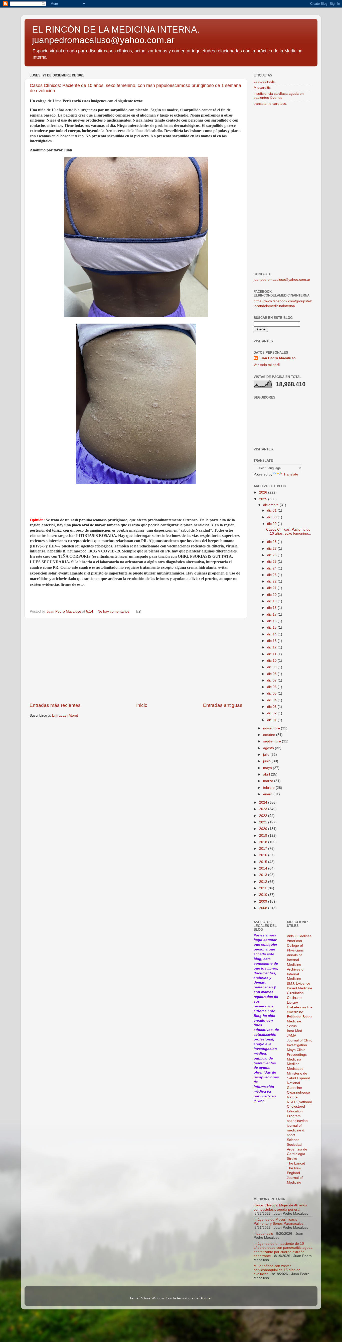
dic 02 (272, 713)
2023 (263, 809)
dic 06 (272, 687)
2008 (263, 908)
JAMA (291, 1035)
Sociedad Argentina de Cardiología (297, 1149)
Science (293, 1140)
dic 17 (272, 614)
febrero (269, 788)
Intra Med (294, 1031)
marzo (268, 781)
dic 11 (272, 654)
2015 (263, 862)
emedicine (295, 1012)
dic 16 (272, 621)
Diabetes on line (299, 1007)
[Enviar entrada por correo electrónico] (138, 611)
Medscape (295, 1069)
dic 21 (272, 588)
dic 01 (272, 720)
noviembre (272, 728)
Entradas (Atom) (65, 715)
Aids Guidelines (299, 936)
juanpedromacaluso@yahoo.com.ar (282, 279)
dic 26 (272, 555)
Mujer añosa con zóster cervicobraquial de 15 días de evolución (277, 1270)
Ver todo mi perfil (267, 365)
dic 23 (272, 575)
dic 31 (272, 510)
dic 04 (272, 700)
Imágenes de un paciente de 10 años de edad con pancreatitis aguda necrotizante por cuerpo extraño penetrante (283, 1250)
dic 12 (272, 647)
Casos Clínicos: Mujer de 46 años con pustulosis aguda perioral (280, 1207)
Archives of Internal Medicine (295, 974)
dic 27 (272, 548)
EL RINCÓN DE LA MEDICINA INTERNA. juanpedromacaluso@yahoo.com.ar (116, 34)
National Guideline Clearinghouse (298, 1087)
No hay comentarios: (114, 611)
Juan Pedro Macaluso (277, 358)
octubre (269, 735)
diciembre (271, 505)
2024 (263, 802)
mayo (268, 768)
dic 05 (272, 693)
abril (267, 774)
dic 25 (272, 561)
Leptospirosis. (265, 81)
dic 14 (272, 634)
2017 (263, 848)
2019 (263, 835)
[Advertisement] (136, 660)
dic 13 (272, 641)
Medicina (294, 1059)
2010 (263, 895)
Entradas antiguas (222, 705)
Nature (292, 1097)
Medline (293, 1064)
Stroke (292, 1159)
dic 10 (272, 660)
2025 (263, 499)
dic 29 (272, 524)
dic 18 (272, 608)
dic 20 (272, 595)
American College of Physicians (295, 945)
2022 (263, 816)
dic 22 (272, 581)
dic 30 (272, 517)
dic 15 (272, 627)
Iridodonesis (263, 1233)
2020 (263, 829)
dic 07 (272, 680)
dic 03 (272, 707)
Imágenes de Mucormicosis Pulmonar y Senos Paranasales (278, 1221)
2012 (263, 882)
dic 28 (272, 542)
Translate (290, 474)
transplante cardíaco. (270, 104)
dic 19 (272, 601)
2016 (263, 855)
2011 (263, 888)
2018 (263, 842)
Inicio (141, 705)
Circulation (295, 993)
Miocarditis (262, 87)
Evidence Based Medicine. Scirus (299, 1021)
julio (266, 754)
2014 (263, 868)
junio (267, 761)
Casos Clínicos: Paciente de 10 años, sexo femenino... (288, 531)
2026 (263, 492)
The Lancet (296, 1163)
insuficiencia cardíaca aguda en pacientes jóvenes (279, 96)
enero (268, 794)
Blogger (206, 1298)
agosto (269, 748)
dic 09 (272, 667)
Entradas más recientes (55, 705)
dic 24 (272, 568)
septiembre (272, 741)
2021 (263, 822)
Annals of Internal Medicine (294, 960)
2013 (263, 875)
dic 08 (272, 674)
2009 (263, 901)
